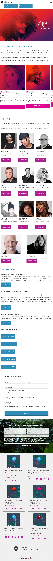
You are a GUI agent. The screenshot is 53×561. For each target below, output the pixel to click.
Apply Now (11, 6)
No (11, 399)
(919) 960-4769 (10, 477)
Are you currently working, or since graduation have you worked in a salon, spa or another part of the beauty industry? (25, 397)
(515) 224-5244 (35, 505)
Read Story (37, 105)
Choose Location (41, 6)
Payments (39, 554)
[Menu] (51, 2)
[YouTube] (21, 480)
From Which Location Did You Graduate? (16, 385)
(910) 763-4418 (35, 535)
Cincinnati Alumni (8, 336)
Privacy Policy (34, 441)
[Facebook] (6, 480)
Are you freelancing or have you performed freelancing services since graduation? (25, 401)
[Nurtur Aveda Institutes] (26, 548)
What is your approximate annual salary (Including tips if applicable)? (25, 406)
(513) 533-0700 (33, 476)
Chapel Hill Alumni (8, 359)
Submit (27, 413)
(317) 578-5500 (10, 534)
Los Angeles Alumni (8, 366)
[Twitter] (12, 480)
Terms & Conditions (17, 554)
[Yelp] (18, 480)
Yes (7, 399)
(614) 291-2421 (10, 505)
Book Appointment (26, 6)
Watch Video (13, 107)
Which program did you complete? (14, 390)
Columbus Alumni (8, 351)
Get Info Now (27, 445)
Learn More (6, 284)
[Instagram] (9, 480)
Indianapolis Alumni (8, 344)
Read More (6, 159)
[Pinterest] (15, 480)
